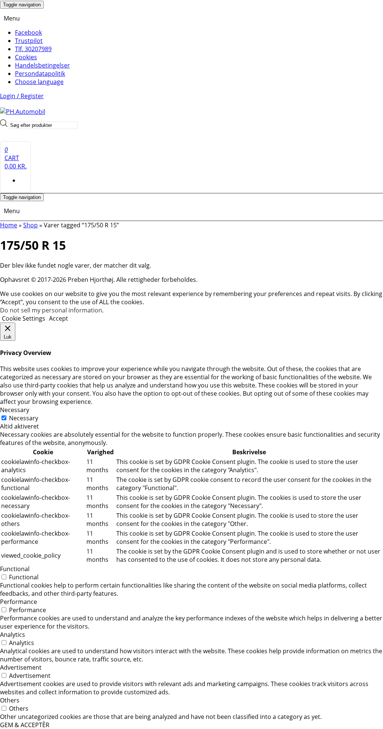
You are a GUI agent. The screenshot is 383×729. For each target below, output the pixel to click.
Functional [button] (15, 569)
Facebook (28, 32)
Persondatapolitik (40, 73)
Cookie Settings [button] (23, 318)
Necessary (23, 418)
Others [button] (9, 700)
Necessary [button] (14, 410)
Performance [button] (18, 602)
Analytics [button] (12, 634)
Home (8, 225)
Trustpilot (29, 41)
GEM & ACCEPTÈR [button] (24, 725)
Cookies (26, 57)
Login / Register (22, 96)
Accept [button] (58, 318)
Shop (30, 225)
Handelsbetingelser (42, 65)
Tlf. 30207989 (33, 49)
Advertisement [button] (21, 667)
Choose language (39, 82)
